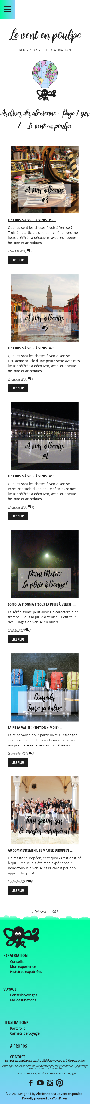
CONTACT (17, 1057)
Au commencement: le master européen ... (40, 850)
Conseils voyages (23, 995)
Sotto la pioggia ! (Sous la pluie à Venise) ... (42, 604)
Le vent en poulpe (45, 36)
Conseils (17, 961)
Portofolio (17, 1028)
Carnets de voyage (25, 1033)
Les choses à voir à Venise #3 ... (32, 219)
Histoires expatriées (26, 971)
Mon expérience (23, 966)
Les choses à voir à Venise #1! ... (32, 476)
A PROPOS (18, 1046)
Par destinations (23, 1000)
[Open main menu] (7, 9)
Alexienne (43, 1094)
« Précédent (39, 911)
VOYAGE (10, 989)
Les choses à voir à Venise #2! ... (32, 348)
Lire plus (18, 260)
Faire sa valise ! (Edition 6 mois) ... (35, 727)
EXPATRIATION (15, 955)
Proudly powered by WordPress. (45, 1098)
